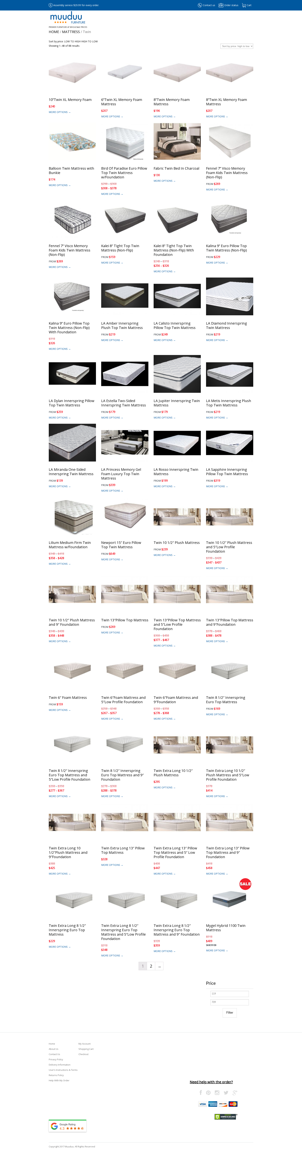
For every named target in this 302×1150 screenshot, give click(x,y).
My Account (84, 1043)
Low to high (72, 41)
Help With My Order (59, 1080)
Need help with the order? (211, 1082)
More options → (60, 112)
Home (54, 31)
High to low (89, 41)
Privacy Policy (56, 1059)
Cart (249, 5)
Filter (229, 1012)
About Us (53, 1048)
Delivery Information (59, 1064)
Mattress (71, 31)
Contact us (209, 5)
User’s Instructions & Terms (63, 1069)
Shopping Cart (86, 1048)
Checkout (83, 1054)
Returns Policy (56, 1075)
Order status (231, 5)
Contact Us (54, 1054)
